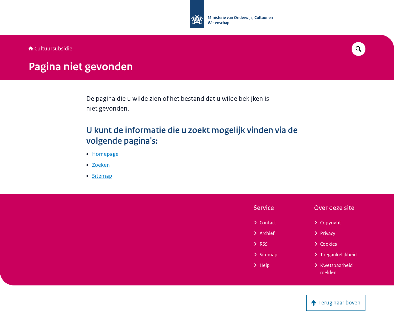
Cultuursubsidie (53, 48)
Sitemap (102, 176)
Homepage (105, 154)
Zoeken (101, 165)
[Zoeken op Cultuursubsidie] (358, 49)
